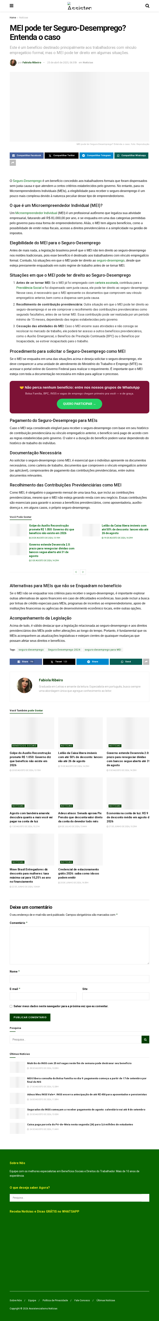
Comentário (19, 923)
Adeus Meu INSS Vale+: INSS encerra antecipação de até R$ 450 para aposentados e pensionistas (87, 1094)
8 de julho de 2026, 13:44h (73, 826)
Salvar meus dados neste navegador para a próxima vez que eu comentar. (61, 1006)
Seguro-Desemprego (27, 180)
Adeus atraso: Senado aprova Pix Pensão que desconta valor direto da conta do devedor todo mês (80, 817)
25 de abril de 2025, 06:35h (62, 62)
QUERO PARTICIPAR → (79, 404)
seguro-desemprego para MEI (103, 649)
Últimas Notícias (106, 1300)
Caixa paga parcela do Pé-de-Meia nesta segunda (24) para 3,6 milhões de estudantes (80, 1124)
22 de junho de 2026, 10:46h (25, 887)
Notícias (23, 17)
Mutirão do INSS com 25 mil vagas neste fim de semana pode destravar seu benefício (79, 1063)
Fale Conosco (82, 1300)
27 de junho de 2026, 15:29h (122, 826)
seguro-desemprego (110, 260)
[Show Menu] (11, 6)
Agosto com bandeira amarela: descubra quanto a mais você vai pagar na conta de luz (31, 817)
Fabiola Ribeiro (31, 62)
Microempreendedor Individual (36, 213)
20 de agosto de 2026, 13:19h (45, 538)
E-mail (15, 989)
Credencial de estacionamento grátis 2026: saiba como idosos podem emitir (78, 873)
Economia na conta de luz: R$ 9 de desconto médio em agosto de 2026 (129, 817)
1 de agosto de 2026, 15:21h (25, 826)
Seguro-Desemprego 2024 (64, 649)
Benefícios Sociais (24, 745)
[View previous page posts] (76, 572)
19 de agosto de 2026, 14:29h (118, 538)
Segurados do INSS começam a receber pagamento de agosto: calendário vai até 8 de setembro (86, 1109)
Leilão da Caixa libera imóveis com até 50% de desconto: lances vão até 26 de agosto (125, 529)
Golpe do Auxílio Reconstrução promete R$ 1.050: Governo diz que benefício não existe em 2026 (51, 529)
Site (84, 989)
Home (13, 17)
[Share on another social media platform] (13, 163)
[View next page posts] (83, 572)
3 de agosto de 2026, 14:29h (45, 560)
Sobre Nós (16, 1300)
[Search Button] (147, 6)
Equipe (32, 1300)
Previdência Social (28, 288)
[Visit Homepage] (79, 6)
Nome (15, 971)
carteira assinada (106, 283)
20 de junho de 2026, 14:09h (74, 883)
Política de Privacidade (55, 1300)
